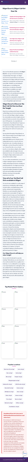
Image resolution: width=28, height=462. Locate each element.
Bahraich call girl (9, 402)
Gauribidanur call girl (14, 406)
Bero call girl (9, 373)
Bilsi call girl (8, 376)
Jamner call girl (18, 395)
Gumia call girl (20, 388)
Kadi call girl (18, 373)
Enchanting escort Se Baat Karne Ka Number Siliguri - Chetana (17, 29)
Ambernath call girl (7, 384)
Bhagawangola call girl (14, 380)
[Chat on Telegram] (25, 453)
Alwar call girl (20, 391)
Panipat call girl (18, 376)
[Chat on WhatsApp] (25, 458)
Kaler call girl (9, 395)
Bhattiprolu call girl (9, 391)
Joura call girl (21, 369)
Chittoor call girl (19, 402)
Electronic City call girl (9, 369)
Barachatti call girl (9, 388)
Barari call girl (18, 399)
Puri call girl (9, 399)
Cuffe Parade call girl (20, 384)
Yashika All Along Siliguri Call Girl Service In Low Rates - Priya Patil (17, 18)
